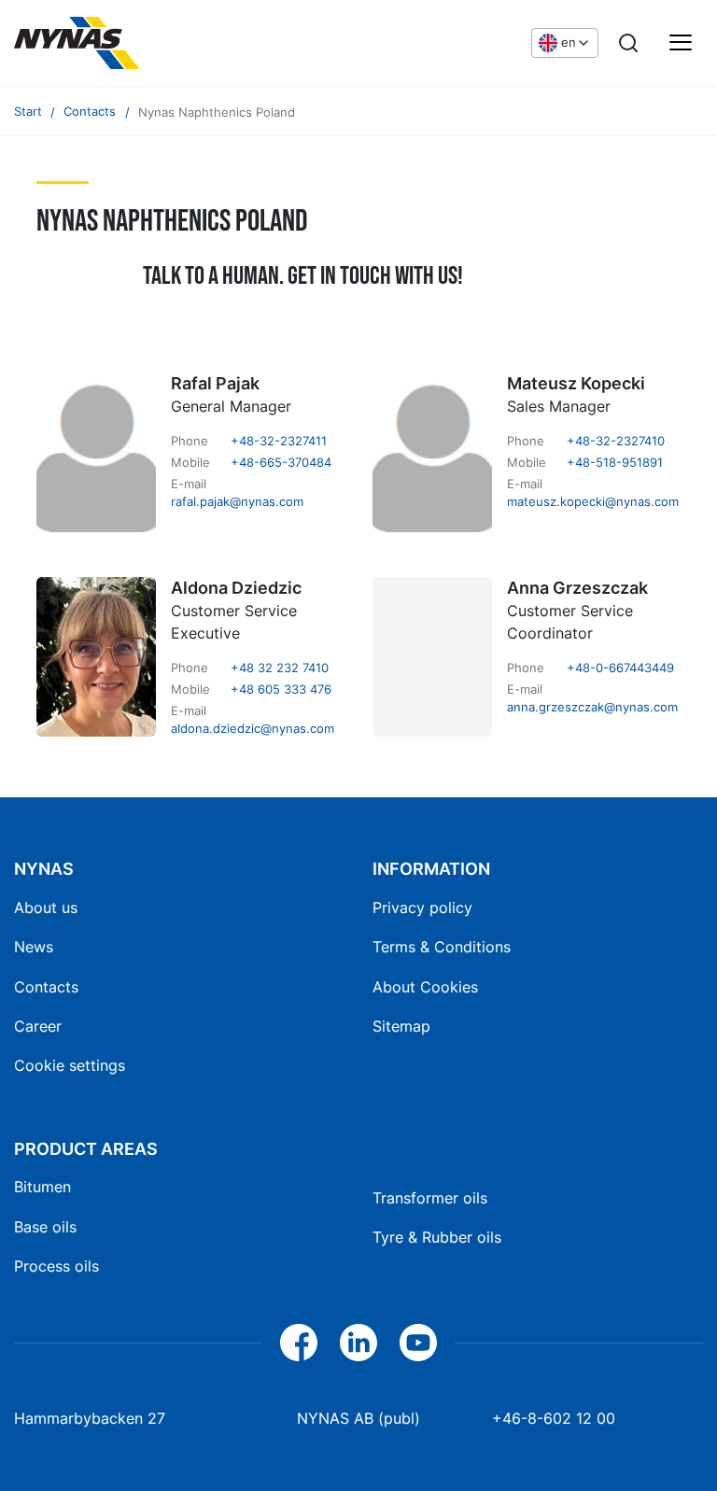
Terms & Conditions (442, 946)
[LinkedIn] (358, 1342)
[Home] (154, 43)
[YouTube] (418, 1342)
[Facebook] (298, 1342)
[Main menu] (680, 43)
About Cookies (425, 987)
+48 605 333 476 (281, 689)
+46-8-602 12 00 (553, 1418)
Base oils (45, 1226)
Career (38, 1026)
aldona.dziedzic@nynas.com (252, 729)
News (33, 946)
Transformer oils (430, 1198)
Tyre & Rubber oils (437, 1237)
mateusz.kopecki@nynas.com (593, 502)
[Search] (628, 43)
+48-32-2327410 (616, 441)
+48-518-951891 (615, 463)
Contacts (46, 987)
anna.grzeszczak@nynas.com (592, 707)
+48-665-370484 (281, 463)
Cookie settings (69, 1065)
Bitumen (42, 1186)
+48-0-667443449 (620, 668)
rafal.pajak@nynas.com (237, 502)
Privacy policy (422, 907)
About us (45, 907)
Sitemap (401, 1026)
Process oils (56, 1266)
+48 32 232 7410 (280, 668)
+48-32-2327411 (279, 441)
